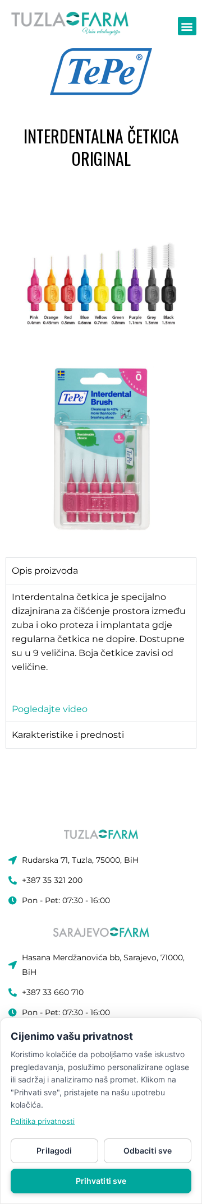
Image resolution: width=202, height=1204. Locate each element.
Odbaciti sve (147, 1150)
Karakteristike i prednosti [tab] (68, 734)
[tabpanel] (101, 653)
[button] (187, 26)
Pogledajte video (50, 709)
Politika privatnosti (43, 1121)
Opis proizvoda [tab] (45, 570)
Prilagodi (54, 1150)
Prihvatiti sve (101, 1181)
